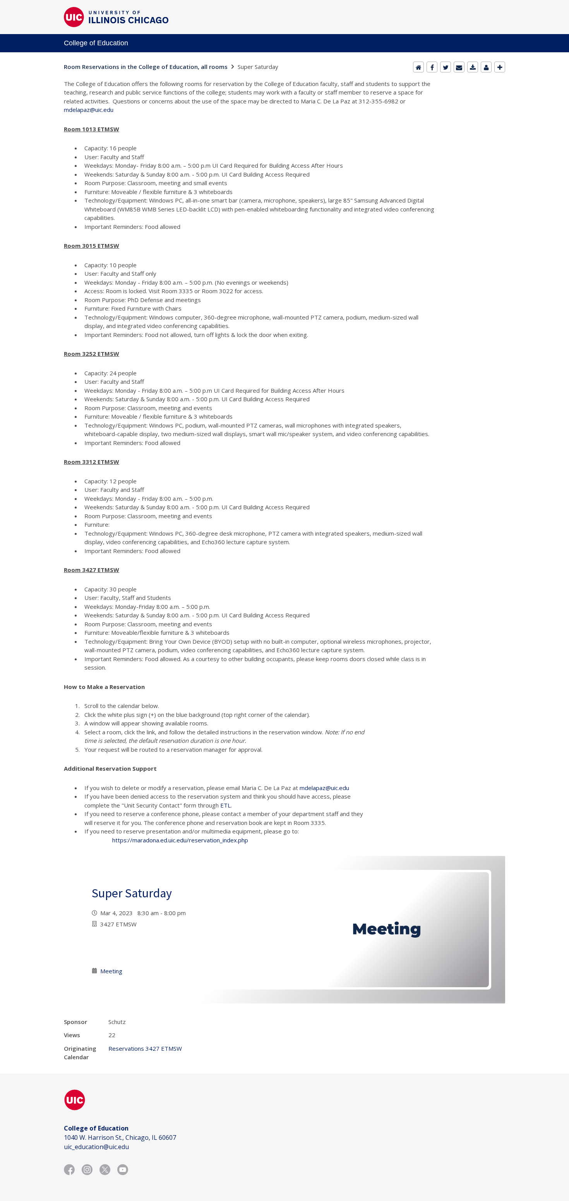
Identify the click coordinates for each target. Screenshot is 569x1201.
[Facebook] (432, 67)
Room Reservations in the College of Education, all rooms (146, 66)
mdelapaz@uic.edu (88, 109)
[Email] (459, 67)
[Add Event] (499, 67)
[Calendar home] (418, 67)
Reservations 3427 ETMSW (145, 1048)
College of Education (96, 43)
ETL (225, 805)
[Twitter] (445, 67)
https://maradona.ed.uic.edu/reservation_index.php (180, 840)
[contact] (486, 67)
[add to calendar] (472, 67)
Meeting (111, 971)
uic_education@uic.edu (96, 1147)
